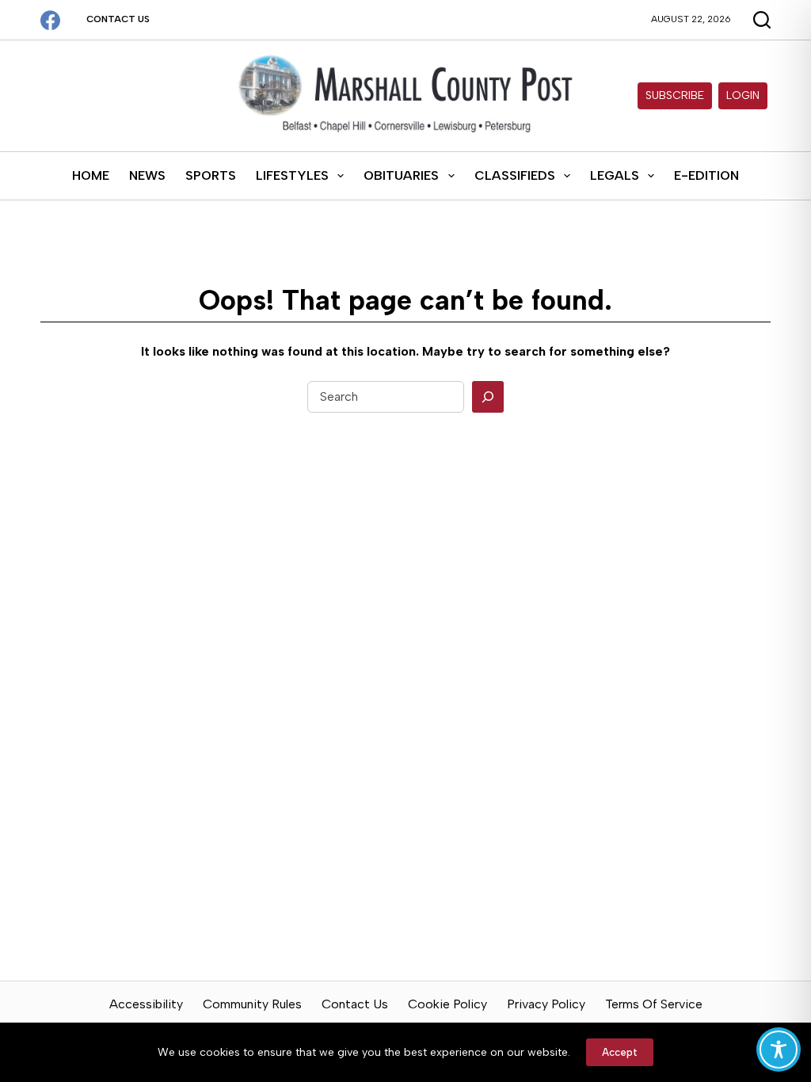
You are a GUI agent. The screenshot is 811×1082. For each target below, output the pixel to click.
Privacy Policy (546, 1004)
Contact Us (118, 19)
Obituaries (401, 175)
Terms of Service (653, 1004)
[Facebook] (50, 20)
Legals (614, 175)
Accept (620, 1052)
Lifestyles (292, 175)
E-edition (706, 175)
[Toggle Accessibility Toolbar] (778, 1049)
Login (743, 95)
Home (90, 175)
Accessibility (146, 1004)
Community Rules (252, 1004)
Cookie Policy (447, 1004)
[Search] (488, 397)
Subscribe (674, 95)
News (147, 175)
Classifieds (514, 175)
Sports (210, 175)
